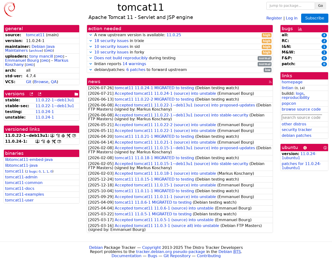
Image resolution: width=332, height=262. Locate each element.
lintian (287, 88)
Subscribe (314, 18)
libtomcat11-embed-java (29, 159)
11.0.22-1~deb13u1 (54, 100)
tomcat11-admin (21, 177)
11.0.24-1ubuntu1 (299, 155)
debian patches (296, 135)
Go (320, 6)
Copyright (151, 247)
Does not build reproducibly (121, 58)
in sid (182, 47)
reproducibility (295, 97)
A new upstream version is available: (182, 35)
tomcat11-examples (24, 194)
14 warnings (134, 63)
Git (28, 81)
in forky (182, 52)
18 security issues (111, 40)
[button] (90, 35)
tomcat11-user (19, 200)
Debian (96, 247)
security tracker (297, 129)
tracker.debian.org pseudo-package (170, 251)
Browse (41, 81)
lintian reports (182, 64)
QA (54, 81)
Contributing (209, 255)
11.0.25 (173, 35)
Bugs (152, 255)
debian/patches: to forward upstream (182, 70)
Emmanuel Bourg (22, 60)
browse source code (301, 109)
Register (274, 18)
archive (36, 50)
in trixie (182, 41)
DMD (49, 50)
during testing (182, 58)
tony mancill (41, 56)
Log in (291, 18)
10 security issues (111, 46)
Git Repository (177, 255)
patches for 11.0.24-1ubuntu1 (301, 165)
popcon (289, 103)
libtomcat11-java (21, 165)
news (94, 81)
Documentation (126, 255)
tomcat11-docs (19, 188)
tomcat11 (35, 35)
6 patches (135, 69)
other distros (294, 124)
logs (300, 93)
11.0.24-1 (44, 111)
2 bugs (31, 171)
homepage (292, 82)
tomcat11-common (24, 182)
